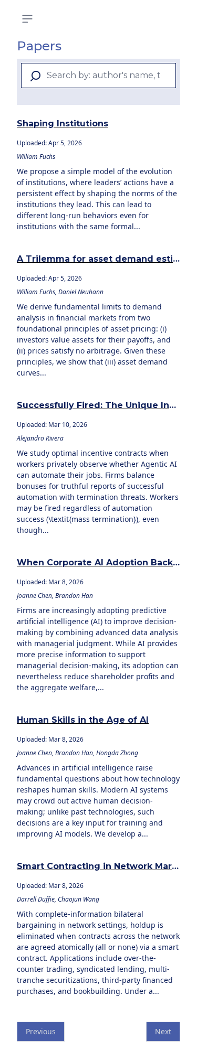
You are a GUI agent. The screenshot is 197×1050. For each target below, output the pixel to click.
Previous (41, 1031)
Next (163, 1031)
